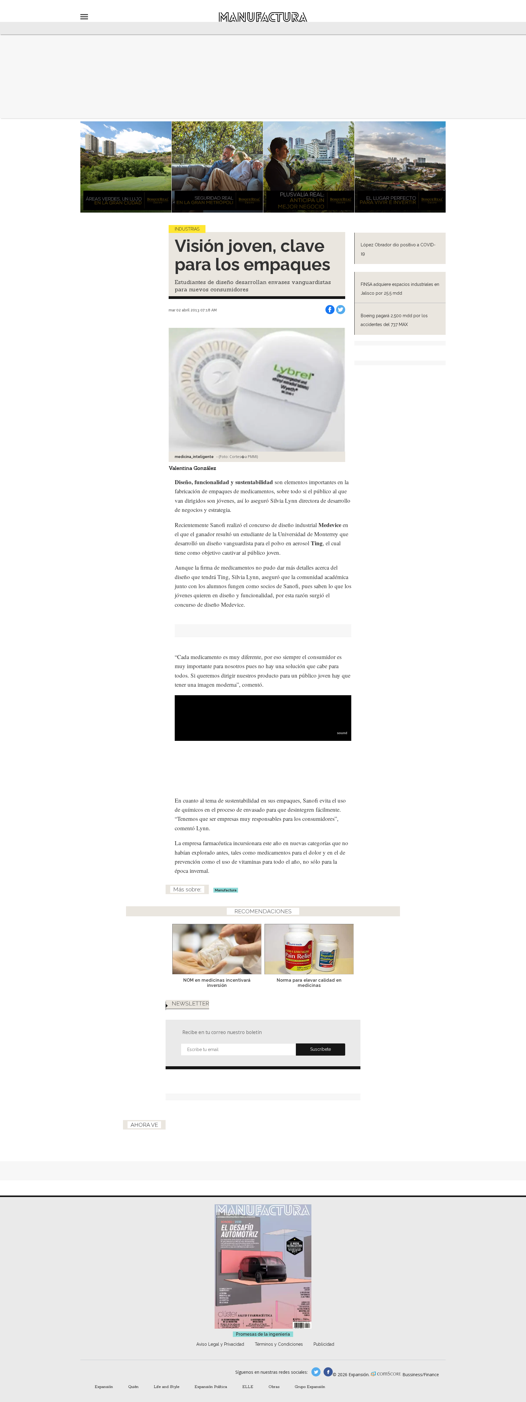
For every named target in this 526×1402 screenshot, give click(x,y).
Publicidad (324, 1344)
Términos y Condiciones (279, 1344)
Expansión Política (211, 1386)
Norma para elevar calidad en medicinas (309, 982)
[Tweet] (340, 309)
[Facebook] (330, 309)
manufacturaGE (316, 1371)
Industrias (187, 229)
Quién (133, 1386)
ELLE (247, 1386)
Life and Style (166, 1386)
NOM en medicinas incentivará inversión (217, 982)
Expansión (104, 1386)
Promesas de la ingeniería (263, 1334)
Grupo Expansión (310, 1386)
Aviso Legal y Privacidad (220, 1344)
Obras (273, 1386)
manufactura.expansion (328, 1371)
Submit (320, 1049)
